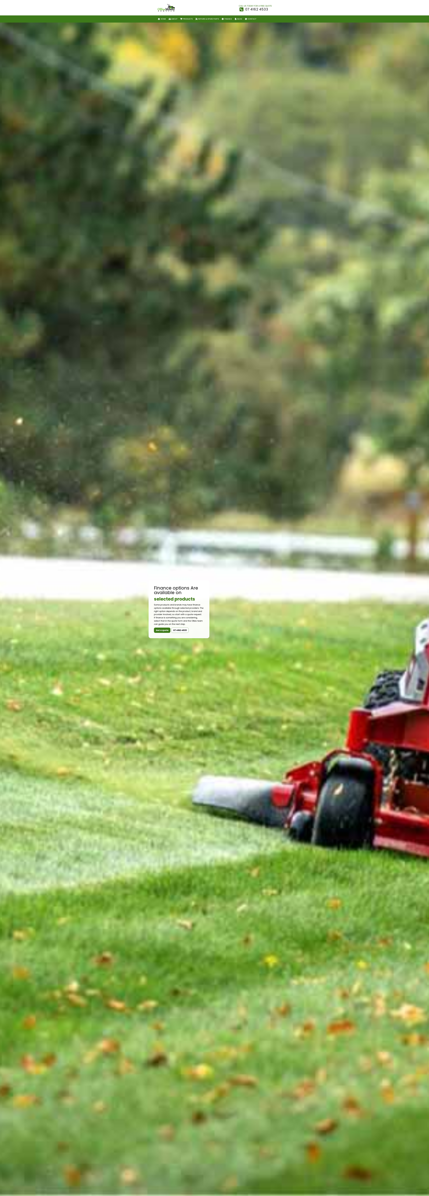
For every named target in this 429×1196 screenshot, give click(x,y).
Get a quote (162, 630)
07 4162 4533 (180, 630)
